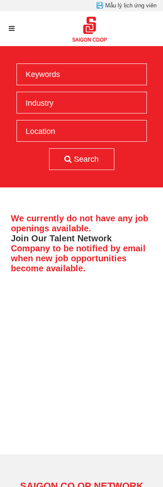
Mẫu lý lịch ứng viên (130, 5)
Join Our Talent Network (61, 238)
